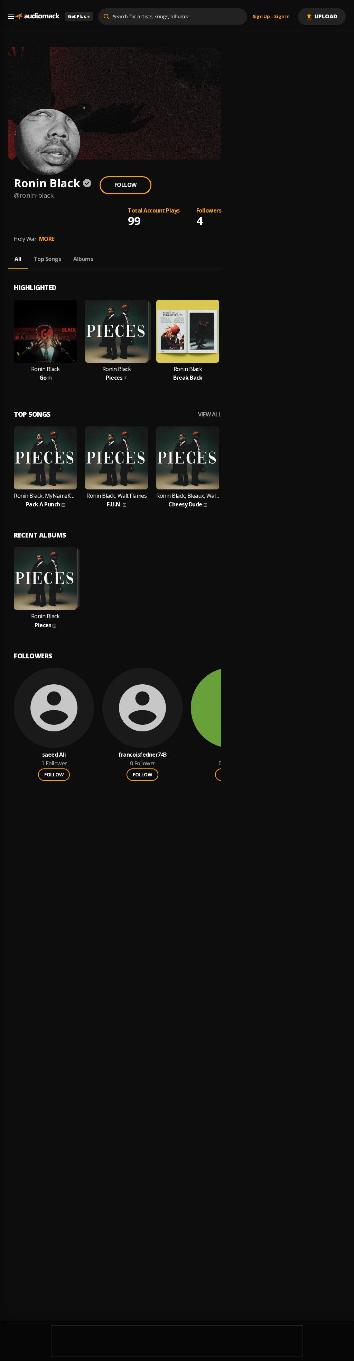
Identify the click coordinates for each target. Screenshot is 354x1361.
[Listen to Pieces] (116, 331)
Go (43, 377)
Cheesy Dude (185, 504)
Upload (326, 16)
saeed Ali (54, 754)
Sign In (281, 16)
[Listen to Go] (45, 331)
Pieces (114, 377)
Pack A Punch (43, 504)
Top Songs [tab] (47, 259)
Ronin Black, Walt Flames (116, 495)
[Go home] (36, 16)
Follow (125, 185)
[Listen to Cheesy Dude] (187, 457)
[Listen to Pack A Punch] (45, 457)
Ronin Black (45, 369)
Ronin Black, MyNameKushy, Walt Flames (45, 495)
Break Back (187, 377)
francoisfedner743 (142, 754)
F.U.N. (114, 504)
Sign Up (261, 16)
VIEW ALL (209, 414)
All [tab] (18, 259)
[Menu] (11, 17)
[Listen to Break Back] (187, 331)
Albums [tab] (83, 259)
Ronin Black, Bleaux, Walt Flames (187, 495)
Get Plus (79, 16)
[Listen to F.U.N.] (116, 457)
